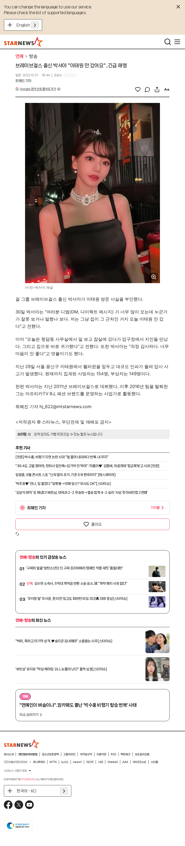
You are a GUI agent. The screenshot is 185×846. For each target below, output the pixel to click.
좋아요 (96, 524)
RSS (113, 754)
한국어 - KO (26, 791)
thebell (112, 762)
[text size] (167, 89)
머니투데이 (39, 762)
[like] (138, 89)
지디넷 (89, 762)
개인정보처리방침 (27, 754)
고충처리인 (69, 754)
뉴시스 (64, 762)
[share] (157, 89)
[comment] (147, 89)
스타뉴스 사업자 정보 (15, 770)
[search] (168, 42)
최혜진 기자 (23, 81)
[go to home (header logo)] (24, 41)
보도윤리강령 (142, 754)
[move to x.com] (18, 804)
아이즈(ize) (139, 762)
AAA (125, 762)
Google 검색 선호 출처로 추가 (38, 88)
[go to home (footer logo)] (22, 744)
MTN (53, 762)
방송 (33, 56)
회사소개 (8, 754)
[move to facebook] (8, 804)
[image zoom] (153, 277)
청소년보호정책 (50, 754)
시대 (100, 762)
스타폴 (154, 762)
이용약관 (101, 754)
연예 (19, 56)
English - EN (28, 25)
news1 (77, 762)
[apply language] (35, 25)
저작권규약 (86, 754)
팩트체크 (125, 754)
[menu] (177, 42)
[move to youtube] (29, 804)
